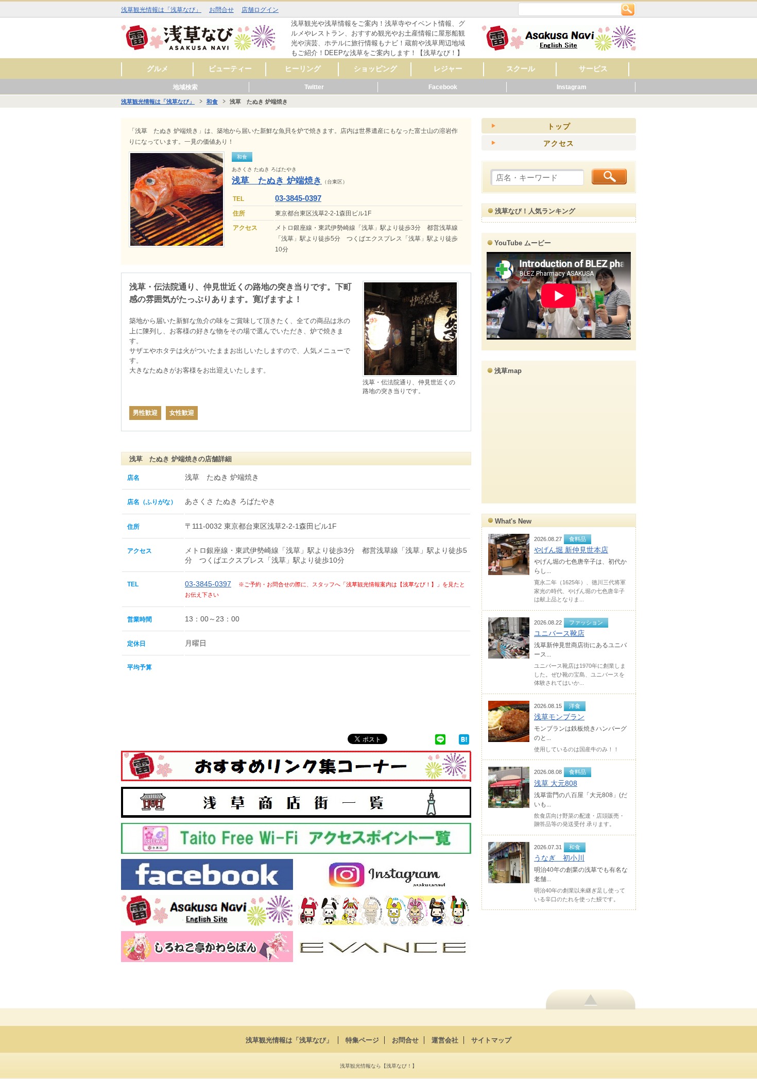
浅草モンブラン (559, 717)
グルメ (157, 68)
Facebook (442, 87)
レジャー (448, 68)
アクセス (558, 143)
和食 (212, 101)
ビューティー (230, 68)
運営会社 (445, 1040)
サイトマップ (491, 1040)
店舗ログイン (260, 10)
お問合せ (221, 10)
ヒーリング (303, 68)
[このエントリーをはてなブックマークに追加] (464, 739)
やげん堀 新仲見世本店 (571, 550)
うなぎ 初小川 (559, 858)
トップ (559, 126)
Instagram (572, 87)
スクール (520, 68)
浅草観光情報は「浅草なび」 (161, 10)
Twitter (314, 87)
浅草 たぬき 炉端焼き (277, 181)
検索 (627, 9)
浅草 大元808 (555, 783)
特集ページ (362, 1040)
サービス (593, 68)
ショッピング (375, 68)
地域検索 (185, 87)
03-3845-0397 (298, 198)
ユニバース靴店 (559, 633)
